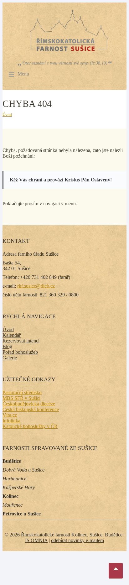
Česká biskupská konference (31, 409)
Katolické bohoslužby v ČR (30, 426)
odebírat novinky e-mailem (77, 540)
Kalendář (12, 335)
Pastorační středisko (22, 392)
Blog (7, 346)
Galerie (10, 357)
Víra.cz (10, 415)
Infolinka (11, 420)
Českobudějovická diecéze (29, 403)
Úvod (7, 114)
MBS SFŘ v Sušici (21, 398)
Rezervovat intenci (21, 340)
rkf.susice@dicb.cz (36, 286)
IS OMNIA (36, 540)
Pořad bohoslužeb (20, 352)
